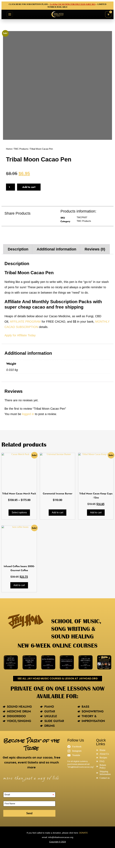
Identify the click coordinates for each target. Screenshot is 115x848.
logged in (28, 414)
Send (29, 813)
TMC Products (21, 149)
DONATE (83, 833)
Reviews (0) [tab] (95, 249)
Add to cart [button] (57, 512)
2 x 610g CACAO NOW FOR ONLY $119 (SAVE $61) (72, 4)
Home (9, 149)
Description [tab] (18, 249)
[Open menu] (10, 14)
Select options (19, 512)
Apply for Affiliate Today (20, 335)
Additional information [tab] (56, 249)
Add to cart (28, 187)
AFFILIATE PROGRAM (25, 321)
